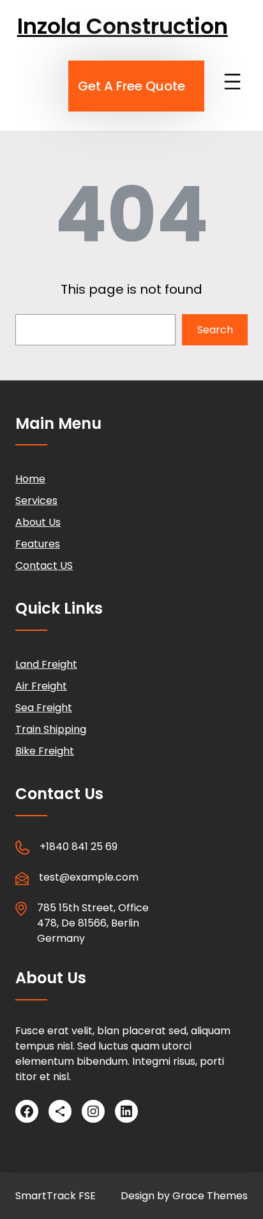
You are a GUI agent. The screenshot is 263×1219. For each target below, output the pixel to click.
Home (30, 479)
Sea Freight (43, 707)
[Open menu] (232, 81)
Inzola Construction (122, 26)
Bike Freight (44, 751)
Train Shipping (50, 729)
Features (37, 544)
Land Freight (46, 664)
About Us (38, 522)
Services (36, 500)
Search (215, 329)
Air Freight (41, 686)
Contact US (44, 565)
